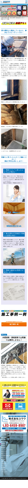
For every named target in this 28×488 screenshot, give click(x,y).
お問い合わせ (4, 471)
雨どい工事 (3, 441)
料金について (4, 453)
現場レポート (4, 461)
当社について (4, 451)
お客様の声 (3, 463)
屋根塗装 (3, 445)
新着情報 (3, 469)
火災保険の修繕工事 (5, 455)
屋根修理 (3, 447)
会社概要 (3, 467)
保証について (4, 457)
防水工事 (3, 439)
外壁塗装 (3, 443)
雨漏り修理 (3, 437)
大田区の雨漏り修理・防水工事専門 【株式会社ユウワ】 (10, 478)
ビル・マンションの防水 (7, 449)
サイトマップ (4, 473)
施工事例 (3, 459)
